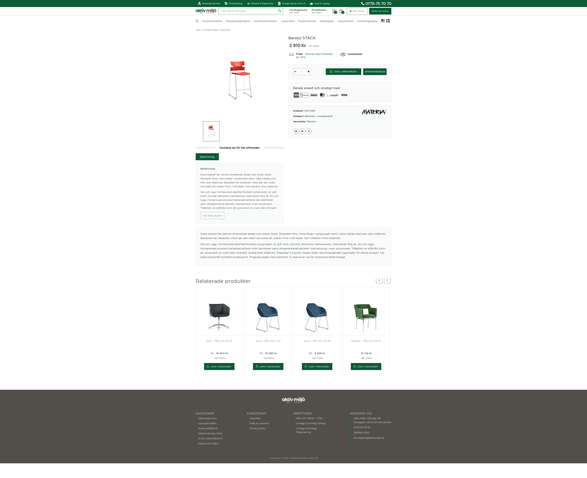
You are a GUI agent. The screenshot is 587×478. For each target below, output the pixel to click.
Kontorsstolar (307, 21)
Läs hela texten (212, 215)
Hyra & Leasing (322, 3)
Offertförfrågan (375, 72)
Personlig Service (211, 3)
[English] (383, 20)
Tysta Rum (287, 21)
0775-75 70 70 (378, 4)
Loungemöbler (210, 30)
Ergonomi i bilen (208, 443)
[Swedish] (388, 20)
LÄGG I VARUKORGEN (345, 71)
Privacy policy (257, 428)
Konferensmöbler (265, 21)
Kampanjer (327, 21)
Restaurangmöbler (238, 21)
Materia (311, 121)
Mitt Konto (359, 11)
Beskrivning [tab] (207, 156)
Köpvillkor (255, 418)
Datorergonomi (207, 418)
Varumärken (346, 21)
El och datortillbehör (210, 438)
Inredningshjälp (367, 21)
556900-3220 (361, 432)
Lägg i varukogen (221, 366)
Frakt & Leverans (259, 423)
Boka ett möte (380, 11)
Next (387, 280)
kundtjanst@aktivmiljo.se (369, 437)
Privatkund (319, 11)
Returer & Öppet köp (262, 3)
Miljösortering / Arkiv (210, 433)
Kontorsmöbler (212, 21)
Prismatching (235, 3)
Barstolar (225, 30)
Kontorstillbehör (208, 428)
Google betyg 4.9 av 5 (293, 3)
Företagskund (298, 11)
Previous (379, 280)
